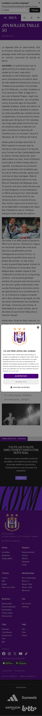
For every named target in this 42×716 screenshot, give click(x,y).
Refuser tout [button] (21, 382)
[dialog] (21, 358)
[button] (21, 387)
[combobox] (38, 327)
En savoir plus (14, 371)
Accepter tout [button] (21, 376)
